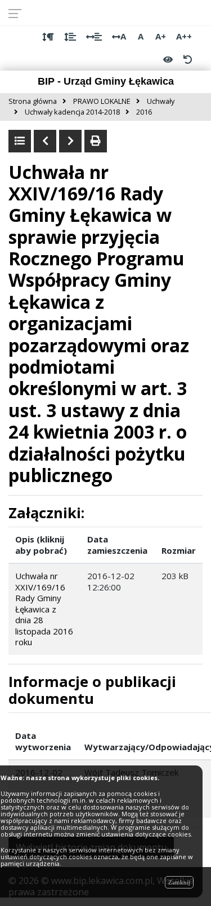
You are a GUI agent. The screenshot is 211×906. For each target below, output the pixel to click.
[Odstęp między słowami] (94, 36)
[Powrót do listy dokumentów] (19, 141)
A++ (184, 36)
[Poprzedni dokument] (45, 141)
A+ (160, 36)
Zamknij (179, 882)
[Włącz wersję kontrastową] (168, 59)
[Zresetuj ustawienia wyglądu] (187, 59)
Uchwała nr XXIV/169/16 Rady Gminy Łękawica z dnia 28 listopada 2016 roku (44, 608)
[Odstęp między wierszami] (70, 36)
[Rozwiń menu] (18, 13)
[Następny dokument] (70, 141)
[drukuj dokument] (95, 141)
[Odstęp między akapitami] (48, 36)
